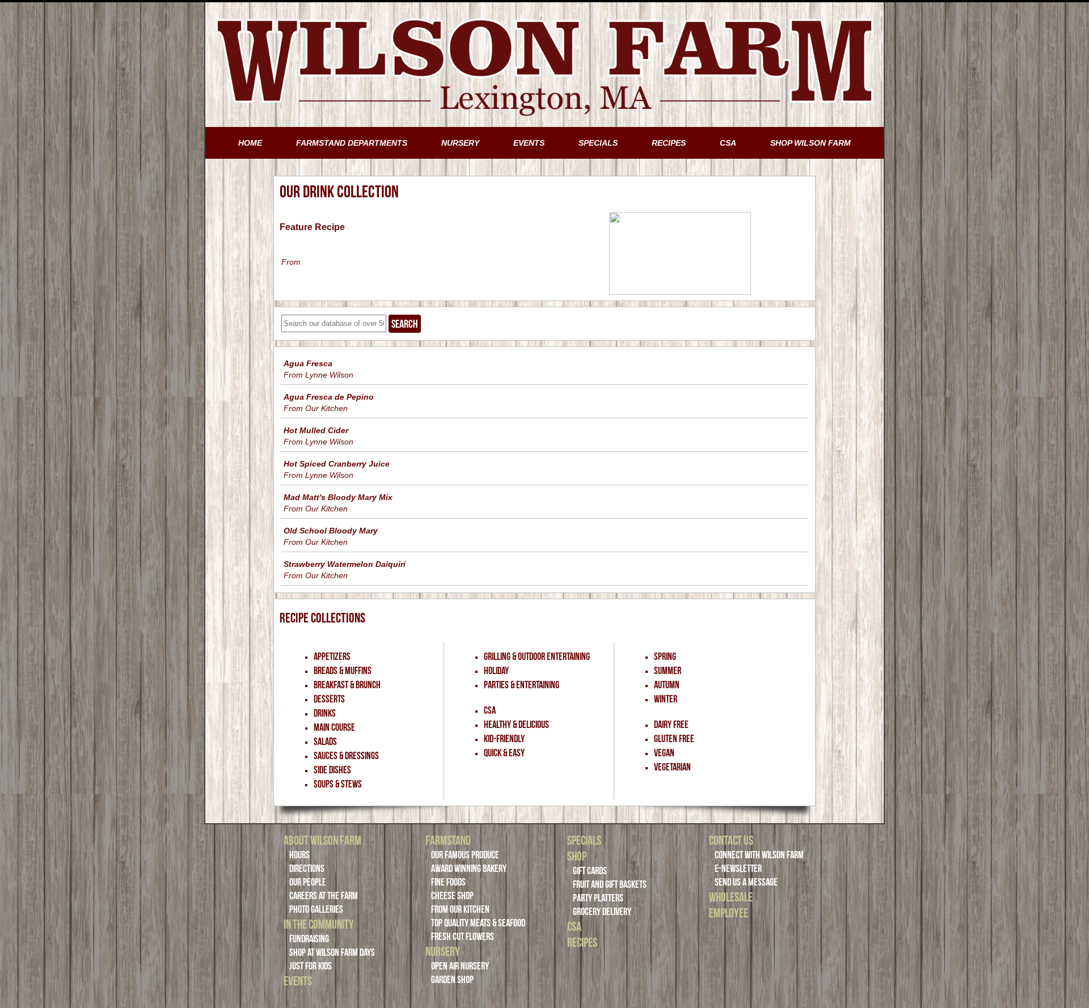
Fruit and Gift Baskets (610, 884)
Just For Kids (310, 966)
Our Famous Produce (465, 855)
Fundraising (309, 939)
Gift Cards (590, 870)
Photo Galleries (316, 909)
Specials (584, 840)
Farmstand (448, 840)
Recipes (582, 942)
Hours (299, 855)
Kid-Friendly (504, 738)
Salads (325, 741)
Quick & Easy (504, 753)
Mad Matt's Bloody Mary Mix (338, 497)
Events (298, 981)
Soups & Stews (338, 784)
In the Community (319, 924)
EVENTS (528, 142)
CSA (728, 142)
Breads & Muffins (343, 670)
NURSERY (460, 142)
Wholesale (731, 897)
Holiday (496, 670)
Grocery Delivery (602, 911)
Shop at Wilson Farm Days (332, 952)
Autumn (666, 685)
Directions (306, 868)
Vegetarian (672, 767)
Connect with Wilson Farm (759, 855)
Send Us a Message (746, 882)
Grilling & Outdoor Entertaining (537, 656)
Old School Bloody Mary (331, 530)
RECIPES (669, 142)
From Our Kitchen (460, 909)
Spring (665, 656)
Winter (665, 699)
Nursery (442, 951)
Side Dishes (332, 770)
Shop (576, 856)
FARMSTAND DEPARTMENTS (351, 142)
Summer (667, 670)
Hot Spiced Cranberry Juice (337, 463)
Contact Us (731, 840)
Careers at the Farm (323, 895)
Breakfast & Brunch (347, 685)
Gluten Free (674, 738)
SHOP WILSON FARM (810, 142)
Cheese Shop (452, 895)
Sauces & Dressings (346, 755)
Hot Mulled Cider (316, 430)
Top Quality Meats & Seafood (478, 923)
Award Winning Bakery (468, 868)
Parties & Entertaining (521, 685)
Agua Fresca (308, 363)
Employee (728, 913)
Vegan (664, 753)
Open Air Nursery (460, 966)
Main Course (334, 727)
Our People (307, 882)
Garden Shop (452, 979)
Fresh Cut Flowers (462, 936)
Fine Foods (448, 882)
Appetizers (332, 656)
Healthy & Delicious (516, 724)
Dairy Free (671, 724)
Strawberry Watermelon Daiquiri (345, 564)
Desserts (329, 699)
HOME (250, 142)
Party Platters (598, 898)
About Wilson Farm (322, 840)
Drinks (325, 713)
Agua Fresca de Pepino (329, 396)
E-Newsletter (738, 868)
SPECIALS (598, 142)
